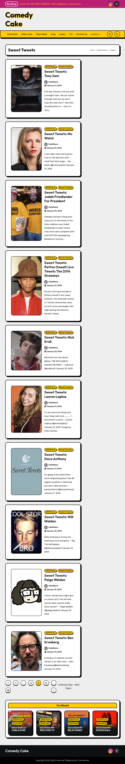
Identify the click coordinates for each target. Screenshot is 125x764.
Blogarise (70, 760)
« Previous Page (65, 684)
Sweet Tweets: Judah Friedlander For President (58, 196)
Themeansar (83, 760)
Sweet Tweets (65, 67)
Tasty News (41, 34)
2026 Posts (18, 719)
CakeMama (53, 82)
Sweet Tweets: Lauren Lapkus (55, 394)
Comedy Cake (19, 19)
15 (8, 690)
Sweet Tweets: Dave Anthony (55, 456)
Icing (53, 34)
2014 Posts (51, 67)
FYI (71, 34)
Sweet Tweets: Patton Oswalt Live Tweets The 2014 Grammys (59, 269)
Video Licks (26, 34)
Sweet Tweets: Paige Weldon (55, 577)
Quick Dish (12, 34)
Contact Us (81, 34)
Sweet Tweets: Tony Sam (55, 73)
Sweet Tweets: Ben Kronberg (58, 640)
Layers (62, 34)
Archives (95, 34)
